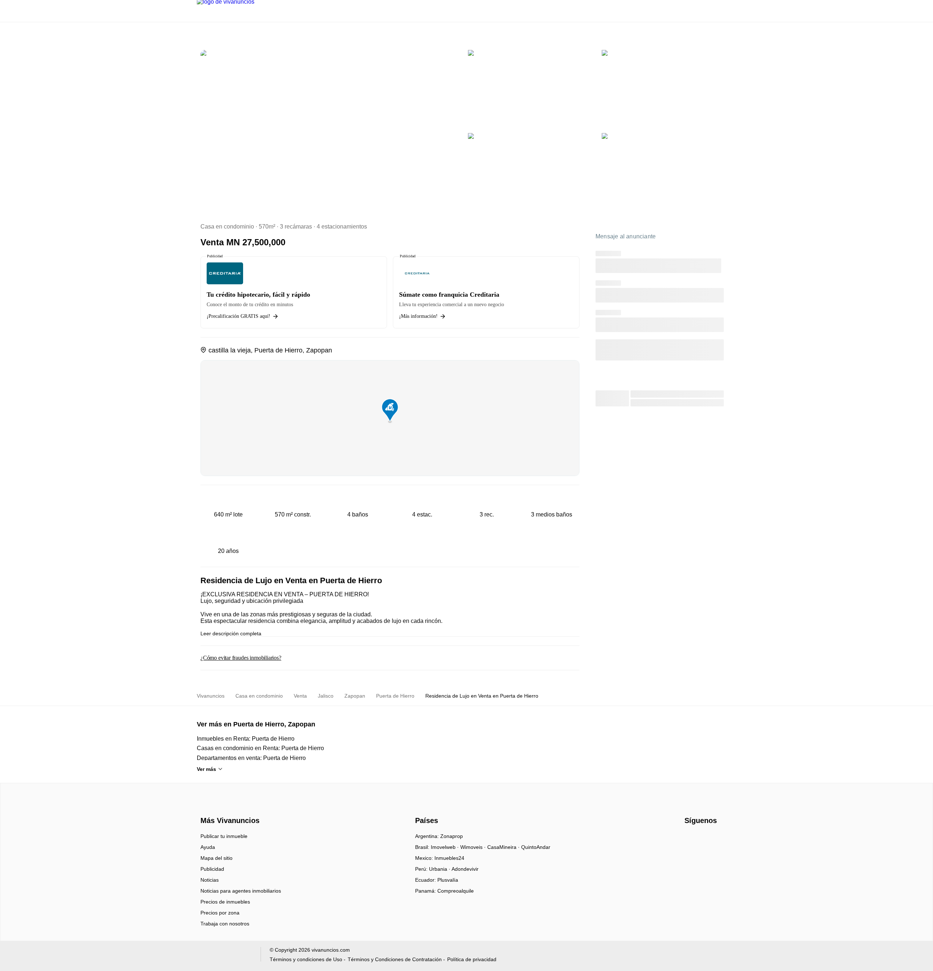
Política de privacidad (471, 959)
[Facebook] (690, 838)
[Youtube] (702, 838)
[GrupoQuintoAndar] (224, 956)
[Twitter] (714, 838)
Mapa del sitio (216, 858)
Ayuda (207, 847)
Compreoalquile (455, 891)
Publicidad (212, 869)
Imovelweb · (445, 847)
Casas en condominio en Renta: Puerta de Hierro (260, 748)
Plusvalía (447, 880)
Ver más (206, 769)
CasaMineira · (504, 847)
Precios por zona (219, 913)
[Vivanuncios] (228, 808)
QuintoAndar (535, 847)
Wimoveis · (473, 847)
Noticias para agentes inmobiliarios (240, 891)
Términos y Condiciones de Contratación (395, 959)
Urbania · (440, 869)
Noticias (209, 880)
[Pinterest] (727, 838)
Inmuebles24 (449, 858)
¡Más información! (418, 316)
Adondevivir (465, 869)
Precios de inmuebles (225, 902)
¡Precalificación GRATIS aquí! (238, 316)
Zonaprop (451, 836)
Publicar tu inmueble (223, 836)
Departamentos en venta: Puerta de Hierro (251, 758)
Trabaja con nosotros (224, 924)
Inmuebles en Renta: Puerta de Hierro (245, 739)
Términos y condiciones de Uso (306, 959)
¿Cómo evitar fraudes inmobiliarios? (240, 658)
